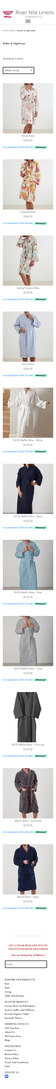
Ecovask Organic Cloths (17, 1014)
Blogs (7, 1040)
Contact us (10, 1050)
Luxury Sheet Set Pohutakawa (20, 1006)
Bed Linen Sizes (13, 1036)
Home (6, 31)
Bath (13, 31)
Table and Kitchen (14, 996)
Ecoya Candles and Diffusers (20, 1010)
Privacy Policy (12, 1058)
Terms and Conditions (17, 1062)
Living (8, 992)
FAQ (7, 1066)
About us (9, 1032)
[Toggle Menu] (28, 21)
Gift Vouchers (12, 1028)
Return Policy (12, 1054)
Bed (7, 984)
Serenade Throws (13, 1018)
